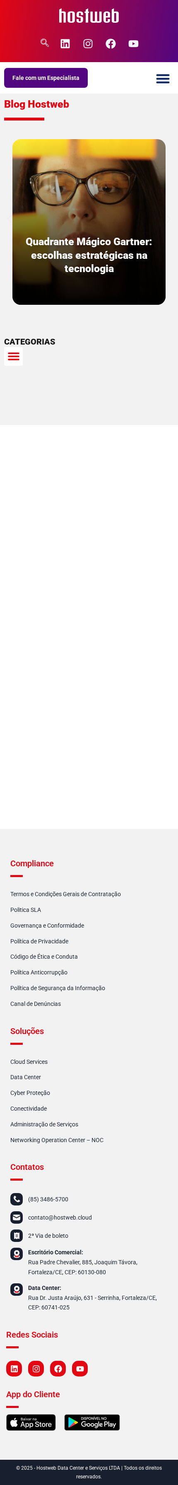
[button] (163, 79)
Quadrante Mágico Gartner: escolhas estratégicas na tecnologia (89, 255)
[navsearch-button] (44, 43)
